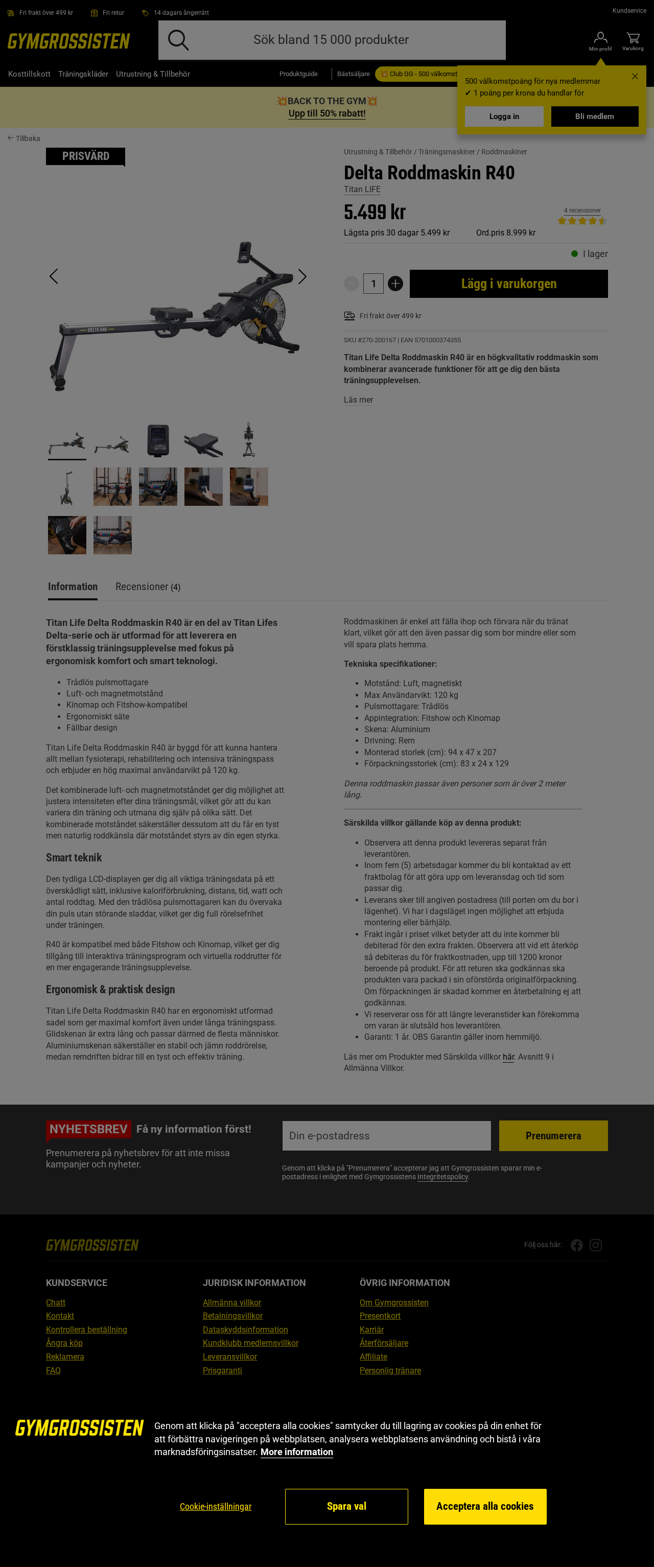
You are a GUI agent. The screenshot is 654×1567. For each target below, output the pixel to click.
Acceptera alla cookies (485, 1506)
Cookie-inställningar (215, 1506)
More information (297, 1451)
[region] (327, 1472)
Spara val (346, 1506)
